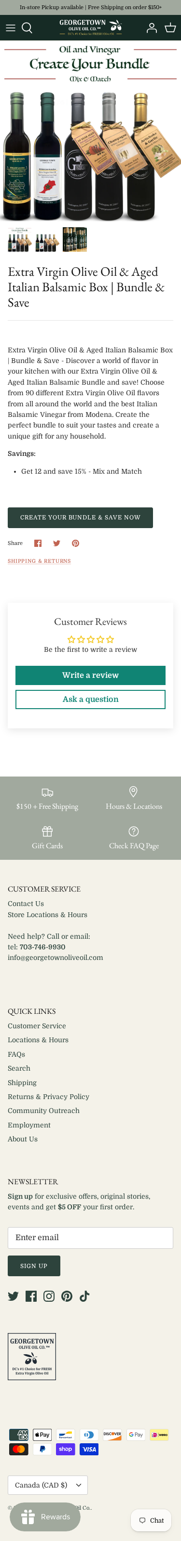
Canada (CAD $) (41, 1485)
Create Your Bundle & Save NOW (80, 517)
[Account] (149, 28)
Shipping (22, 1083)
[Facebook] (31, 1296)
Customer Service (37, 1026)
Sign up (34, 1266)
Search (19, 1068)
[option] (90, 131)
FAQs (16, 1054)
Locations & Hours (38, 1040)
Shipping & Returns (39, 561)
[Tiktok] (84, 1296)
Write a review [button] (90, 675)
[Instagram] (49, 1296)
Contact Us (26, 903)
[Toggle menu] (10, 28)
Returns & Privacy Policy (48, 1097)
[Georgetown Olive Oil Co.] (90, 28)
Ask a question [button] (91, 699)
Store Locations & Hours (47, 915)
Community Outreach (44, 1110)
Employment (29, 1125)
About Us (23, 1139)
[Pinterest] (66, 1296)
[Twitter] (13, 1296)
